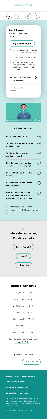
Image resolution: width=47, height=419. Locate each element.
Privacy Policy (11, 393)
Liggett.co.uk (18, 319)
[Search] (18, 16)
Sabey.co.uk (19, 292)
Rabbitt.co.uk (18, 299)
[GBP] (27, 15)
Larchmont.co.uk (22, 325)
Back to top (30, 362)
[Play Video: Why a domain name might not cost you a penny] (23, 111)
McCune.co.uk (19, 306)
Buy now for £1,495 (21, 43)
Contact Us (23, 256)
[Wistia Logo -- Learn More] (34, 120)
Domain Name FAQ (28, 376)
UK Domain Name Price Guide (17, 387)
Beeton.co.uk (18, 332)
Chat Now (25, 265)
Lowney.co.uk (19, 312)
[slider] (21, 120)
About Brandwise (12, 376)
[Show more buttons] (39, 120)
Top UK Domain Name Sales (16, 382)
